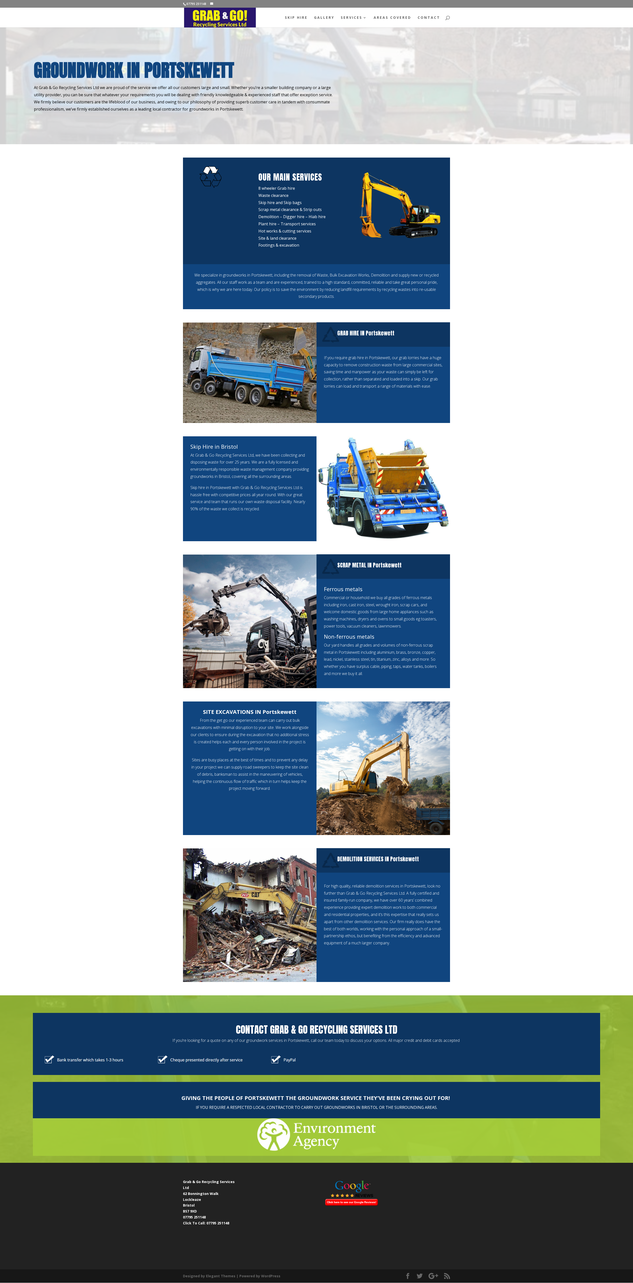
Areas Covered (392, 18)
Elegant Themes (220, 1276)
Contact (429, 18)
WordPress (270, 1276)
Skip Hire (296, 18)
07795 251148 (217, 1223)
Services (351, 18)
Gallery (324, 18)
